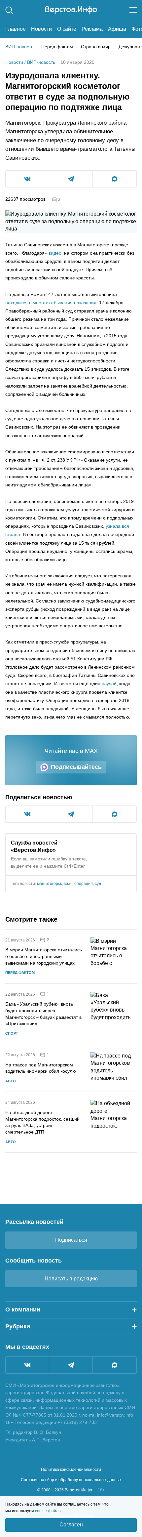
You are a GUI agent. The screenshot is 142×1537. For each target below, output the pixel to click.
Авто (10, 1081)
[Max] (114, 1365)
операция (83, 883)
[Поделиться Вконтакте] (27, 179)
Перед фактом (57, 46)
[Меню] (133, 10)
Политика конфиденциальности (71, 1469)
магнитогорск (49, 883)
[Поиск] (9, 10)
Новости (41, 29)
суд (98, 883)
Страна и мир (96, 46)
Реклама (92, 29)
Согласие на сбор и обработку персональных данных (71, 1479)
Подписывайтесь (76, 767)
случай (109, 683)
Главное (15, 29)
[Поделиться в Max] (114, 179)
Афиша (117, 29)
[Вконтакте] (27, 1365)
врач (68, 883)
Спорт (11, 1033)
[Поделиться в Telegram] (70, 179)
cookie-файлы (48, 1511)
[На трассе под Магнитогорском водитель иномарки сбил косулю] (113, 1068)
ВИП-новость (19, 46)
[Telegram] (70, 1365)
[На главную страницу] (71, 10)
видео (55, 253)
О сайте (66, 29)
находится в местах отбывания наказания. (51, 302)
